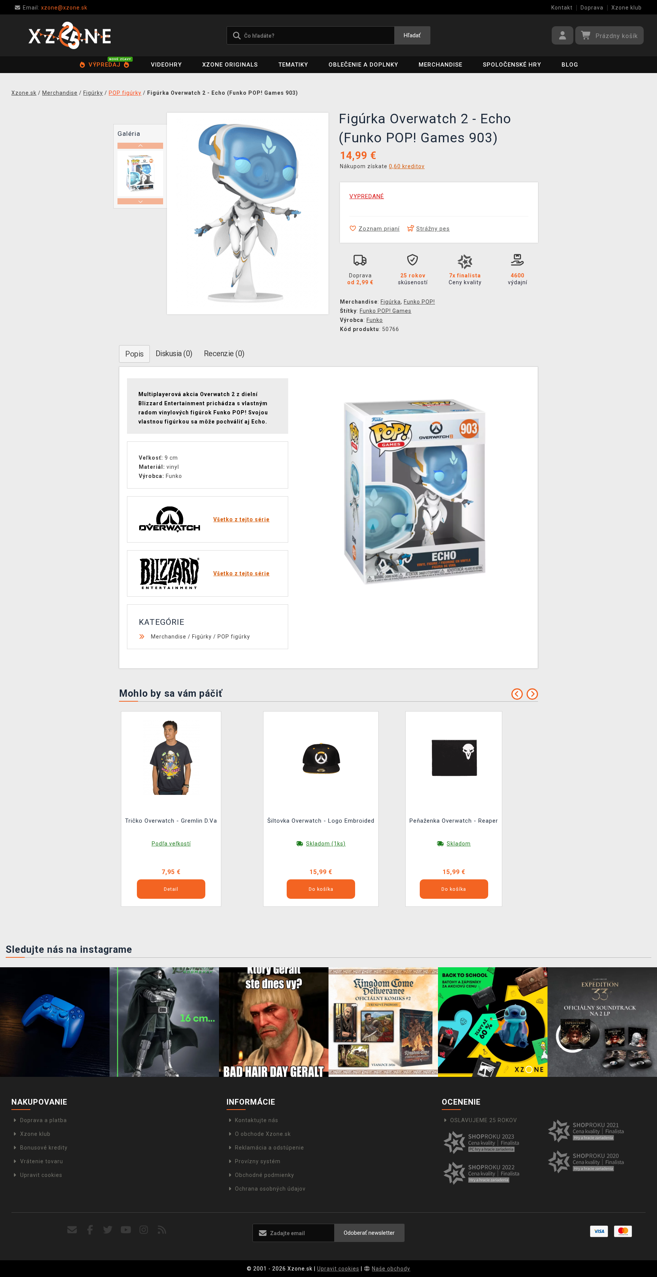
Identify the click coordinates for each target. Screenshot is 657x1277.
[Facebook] (90, 1230)
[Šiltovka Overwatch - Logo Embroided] (320, 757)
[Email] (72, 1230)
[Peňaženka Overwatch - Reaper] (453, 757)
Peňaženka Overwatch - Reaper (453, 820)
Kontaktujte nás (256, 1120)
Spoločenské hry (512, 64)
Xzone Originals (230, 64)
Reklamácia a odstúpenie (269, 1148)
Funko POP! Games (385, 311)
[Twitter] (108, 1230)
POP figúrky (233, 637)
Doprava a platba (43, 1120)
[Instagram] (144, 1230)
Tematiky (293, 64)
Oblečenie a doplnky (363, 64)
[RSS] (162, 1230)
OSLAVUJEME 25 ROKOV (483, 1120)
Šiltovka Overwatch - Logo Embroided (321, 820)
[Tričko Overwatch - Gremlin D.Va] (171, 757)
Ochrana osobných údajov (270, 1189)
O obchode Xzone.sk (263, 1134)
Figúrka (391, 302)
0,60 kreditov (407, 166)
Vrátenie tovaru (41, 1161)
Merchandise (440, 64)
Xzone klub (626, 8)
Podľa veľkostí (171, 844)
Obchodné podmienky (264, 1175)
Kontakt (562, 8)
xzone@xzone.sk (55, 8)
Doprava (592, 8)
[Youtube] (126, 1230)
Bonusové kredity (44, 1148)
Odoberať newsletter (369, 1232)
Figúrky (202, 637)
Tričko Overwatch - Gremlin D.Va (171, 820)
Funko (375, 320)
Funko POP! (419, 302)
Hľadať (412, 35)
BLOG (570, 64)
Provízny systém (258, 1161)
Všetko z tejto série (241, 519)
